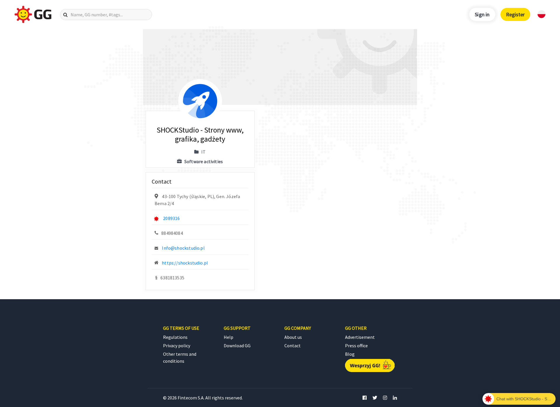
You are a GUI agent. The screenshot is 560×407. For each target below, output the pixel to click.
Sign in (482, 14)
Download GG (237, 345)
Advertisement (360, 337)
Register (515, 14)
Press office (356, 345)
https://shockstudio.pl (185, 263)
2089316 (171, 218)
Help (228, 337)
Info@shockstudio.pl (183, 248)
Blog (350, 354)
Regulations (175, 337)
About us (293, 337)
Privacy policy (176, 345)
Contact (292, 345)
